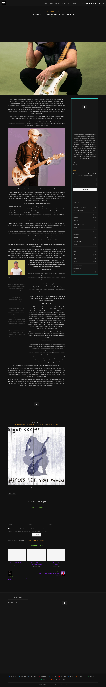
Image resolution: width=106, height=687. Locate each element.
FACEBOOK (18, 424)
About (69, 3)
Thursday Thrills (85, 265)
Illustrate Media (64, 684)
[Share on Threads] (43, 502)
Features (51, 3)
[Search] (103, 3)
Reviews (63, 3)
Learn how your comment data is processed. (34, 540)
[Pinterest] (86, 3)
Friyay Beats (85, 220)
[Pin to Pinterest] (33, 502)
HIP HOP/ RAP (85, 227)
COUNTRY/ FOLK (85, 210)
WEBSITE (49, 424)
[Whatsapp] (97, 3)
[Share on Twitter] (31, 502)
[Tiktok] (101, 3)
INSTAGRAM (25, 424)
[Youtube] (89, 3)
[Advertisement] (53, 29)
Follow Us (75, 164)
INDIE (85, 231)
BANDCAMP (43, 424)
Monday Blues (85, 241)
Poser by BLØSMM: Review (17, 562)
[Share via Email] (45, 502)
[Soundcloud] (93, 3)
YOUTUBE (55, 424)
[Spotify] (95, 3)
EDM (85, 214)
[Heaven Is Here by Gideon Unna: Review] (56, 555)
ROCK (85, 261)
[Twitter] (82, 3)
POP (85, 251)
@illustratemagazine (12, 602)
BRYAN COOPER (12, 493)
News (45, 3)
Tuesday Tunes (85, 268)
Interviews (57, 3)
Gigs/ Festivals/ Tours (85, 224)
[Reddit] (99, 3)
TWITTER (31, 424)
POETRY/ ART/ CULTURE (85, 248)
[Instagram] (84, 3)
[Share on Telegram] (39, 502)
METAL (85, 237)
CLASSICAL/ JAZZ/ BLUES (85, 207)
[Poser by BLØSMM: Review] (17, 555)
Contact (74, 3)
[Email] (91, 3)
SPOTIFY (37, 424)
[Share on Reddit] (36, 502)
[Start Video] (36, 404)
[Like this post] (28, 502)
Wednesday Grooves (85, 271)
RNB (85, 258)
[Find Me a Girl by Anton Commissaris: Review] (36, 555)
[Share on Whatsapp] (38, 502)
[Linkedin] (87, 3)
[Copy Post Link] (41, 502)
